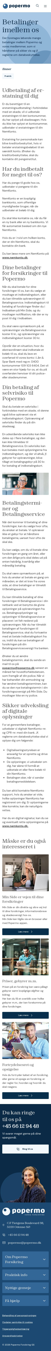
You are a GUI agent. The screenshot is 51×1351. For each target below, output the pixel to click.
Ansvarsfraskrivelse (12, 1335)
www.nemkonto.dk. (15, 826)
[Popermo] (25, 1211)
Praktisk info (16, 1275)
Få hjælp (12, 1301)
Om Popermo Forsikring (16, 1259)
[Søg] (37, 5)
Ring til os (27, 1148)
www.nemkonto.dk (15, 257)
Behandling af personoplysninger (19, 1315)
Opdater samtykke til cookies (17, 1322)
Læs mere (23, 931)
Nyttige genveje (18, 1288)
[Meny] (45, 6)
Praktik (8, 76)
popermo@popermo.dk (18, 668)
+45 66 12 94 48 (20, 1126)
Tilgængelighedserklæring (15, 1329)
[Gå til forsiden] (16, 6)
